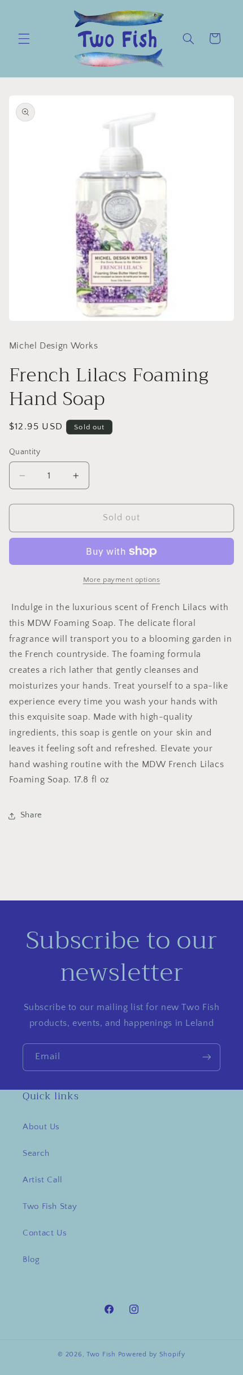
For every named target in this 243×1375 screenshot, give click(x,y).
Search (36, 1153)
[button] (24, 38)
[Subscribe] (207, 1057)
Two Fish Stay (50, 1206)
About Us (41, 1127)
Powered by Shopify (151, 1354)
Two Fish (101, 1354)
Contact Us (45, 1233)
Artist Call (43, 1180)
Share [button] (31, 815)
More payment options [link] (121, 580)
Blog (31, 1259)
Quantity (24, 451)
